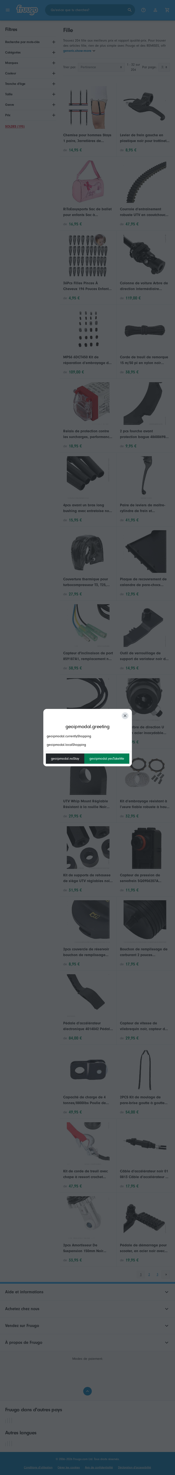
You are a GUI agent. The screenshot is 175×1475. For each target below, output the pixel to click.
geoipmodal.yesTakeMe (106, 759)
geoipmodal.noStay (65, 759)
